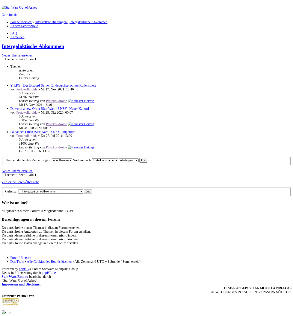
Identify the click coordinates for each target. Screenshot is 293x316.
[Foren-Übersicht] (19, 7)
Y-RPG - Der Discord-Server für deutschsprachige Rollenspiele (53, 85)
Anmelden (17, 37)
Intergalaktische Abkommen (88, 22)
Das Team (17, 261)
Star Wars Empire (15, 276)
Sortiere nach (82, 160)
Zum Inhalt (9, 15)
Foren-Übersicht (21, 22)
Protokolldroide (26, 89)
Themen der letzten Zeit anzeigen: (28, 160)
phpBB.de (49, 273)
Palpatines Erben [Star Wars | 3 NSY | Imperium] (43, 132)
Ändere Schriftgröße (24, 26)
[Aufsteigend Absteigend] (133, 160)
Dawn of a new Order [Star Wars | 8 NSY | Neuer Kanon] (49, 108)
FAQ (13, 33)
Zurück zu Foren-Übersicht (20, 182)
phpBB (24, 269)
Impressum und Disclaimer (21, 284)
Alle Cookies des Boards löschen (49, 261)
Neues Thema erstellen (17, 55)
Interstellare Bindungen (51, 22)
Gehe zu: (11, 191)
